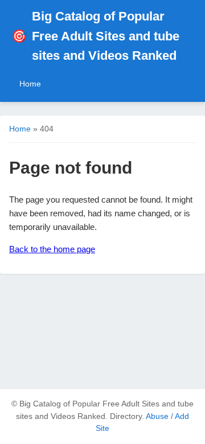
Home (30, 83)
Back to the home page (52, 249)
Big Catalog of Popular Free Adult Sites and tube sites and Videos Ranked (95, 36)
